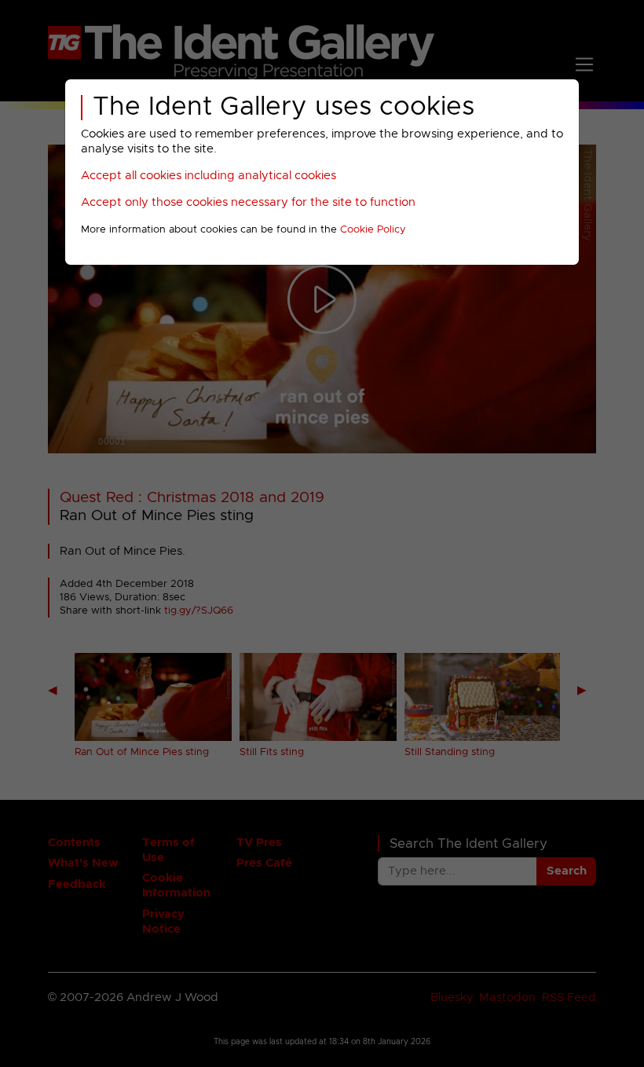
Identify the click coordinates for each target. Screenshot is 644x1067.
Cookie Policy (373, 230)
